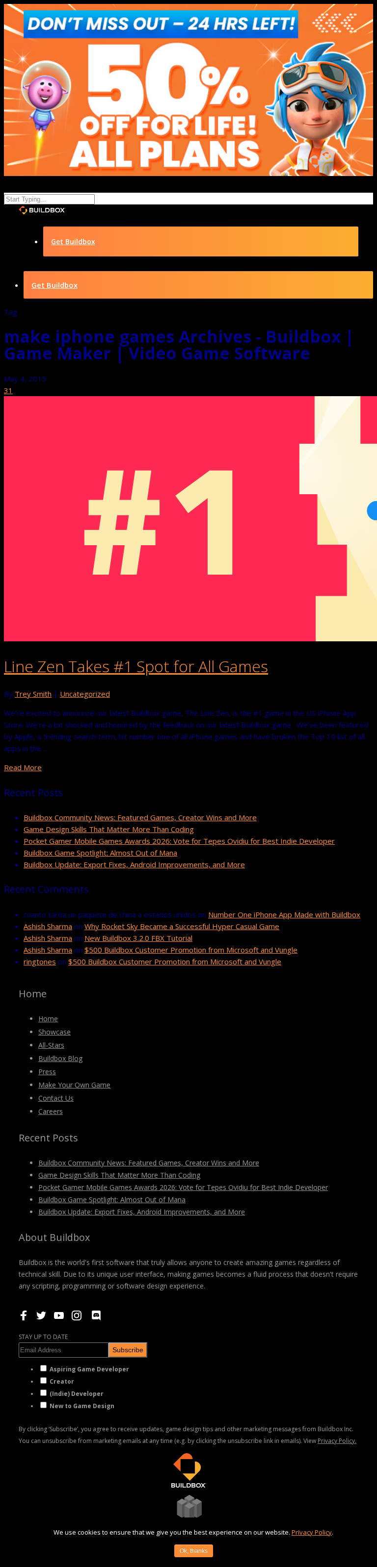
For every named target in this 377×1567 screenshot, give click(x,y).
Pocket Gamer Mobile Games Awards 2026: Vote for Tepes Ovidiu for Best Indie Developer (179, 841)
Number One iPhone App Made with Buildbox (284, 914)
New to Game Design (82, 1406)
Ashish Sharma (48, 926)
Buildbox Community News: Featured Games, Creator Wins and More (140, 817)
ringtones (40, 961)
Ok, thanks (194, 1550)
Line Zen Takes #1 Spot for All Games (136, 666)
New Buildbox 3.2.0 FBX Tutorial (138, 938)
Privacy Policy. (337, 1441)
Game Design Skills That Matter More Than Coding (109, 829)
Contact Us (56, 1098)
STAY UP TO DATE (43, 1337)
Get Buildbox (73, 241)
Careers (50, 1111)
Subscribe (127, 1350)
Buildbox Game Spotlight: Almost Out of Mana (100, 853)
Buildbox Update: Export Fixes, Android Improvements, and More (134, 864)
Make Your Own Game (74, 1084)
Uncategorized (85, 694)
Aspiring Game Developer (89, 1369)
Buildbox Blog (60, 1058)
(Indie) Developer (77, 1394)
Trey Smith (33, 694)
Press (47, 1071)
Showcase (54, 1031)
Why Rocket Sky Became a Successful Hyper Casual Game (181, 926)
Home (48, 1018)
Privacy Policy (312, 1532)
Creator (62, 1381)
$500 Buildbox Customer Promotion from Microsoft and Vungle (190, 950)
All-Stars (51, 1045)
